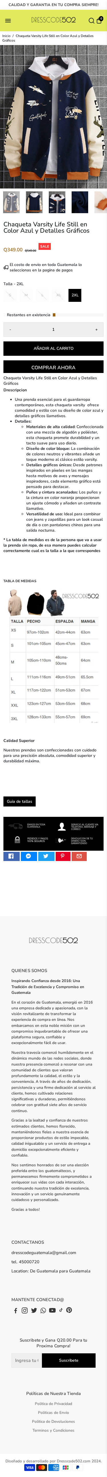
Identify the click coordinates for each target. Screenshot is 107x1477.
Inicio (6, 36)
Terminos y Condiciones (53, 1430)
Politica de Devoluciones (53, 1421)
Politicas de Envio (53, 1412)
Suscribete (68, 1360)
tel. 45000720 (25, 1262)
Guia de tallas (19, 801)
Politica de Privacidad (53, 1403)
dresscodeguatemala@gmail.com (43, 1253)
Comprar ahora (53, 367)
